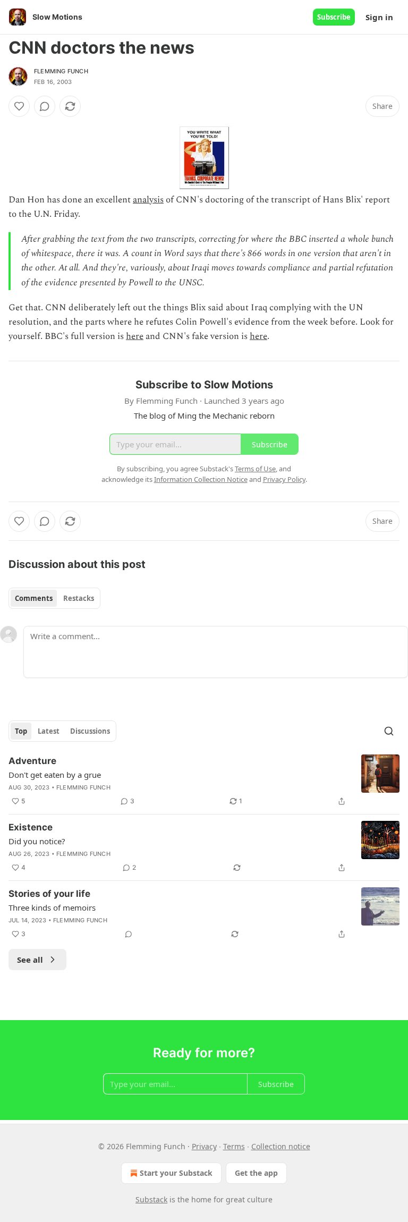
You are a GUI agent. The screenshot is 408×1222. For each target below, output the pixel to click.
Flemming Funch (61, 71)
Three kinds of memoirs (52, 907)
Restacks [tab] (78, 598)
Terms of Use (255, 468)
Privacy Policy (284, 479)
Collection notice (280, 1146)
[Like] (19, 106)
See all (30, 959)
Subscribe (334, 17)
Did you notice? (36, 841)
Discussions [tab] (90, 731)
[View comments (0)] (44, 106)
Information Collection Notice (201, 479)
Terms (234, 1146)
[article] (204, 781)
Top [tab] (21, 731)
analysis (148, 200)
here (134, 336)
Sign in (379, 17)
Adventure (32, 761)
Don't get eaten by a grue (54, 774)
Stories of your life (49, 893)
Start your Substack (176, 1173)
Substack (151, 1199)
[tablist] (54, 598)
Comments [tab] (34, 598)
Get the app (256, 1173)
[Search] (389, 731)
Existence (30, 827)
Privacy (204, 1146)
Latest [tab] (49, 731)
